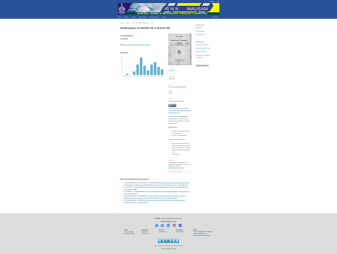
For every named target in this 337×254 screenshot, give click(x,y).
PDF (172, 70)
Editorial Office (200, 34)
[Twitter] (162, 227)
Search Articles (163, 231)
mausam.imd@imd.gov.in (199, 233)
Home (119, 17)
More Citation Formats (176, 171)
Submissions (142, 17)
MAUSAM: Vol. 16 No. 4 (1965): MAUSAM (165, 198)
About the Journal (129, 231)
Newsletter (144, 231)
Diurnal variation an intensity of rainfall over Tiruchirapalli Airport (165, 200)
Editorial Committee (130, 233)
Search (216, 17)
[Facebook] (156, 227)
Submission (199, 28)
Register (212, 1)
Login (217, 1)
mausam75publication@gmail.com (202, 235)
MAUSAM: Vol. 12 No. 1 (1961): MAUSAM (175, 185)
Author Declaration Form (203, 48)
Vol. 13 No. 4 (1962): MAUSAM (140, 23)
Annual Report (145, 233)
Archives (133, 17)
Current (126, 17)
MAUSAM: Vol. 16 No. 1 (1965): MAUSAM (135, 202)
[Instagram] (174, 227)
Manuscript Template (202, 45)
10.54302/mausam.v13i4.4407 (176, 168)
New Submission (180, 231)
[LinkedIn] (168, 227)
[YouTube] (180, 227)
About (164, 17)
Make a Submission (202, 65)
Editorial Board (200, 31)
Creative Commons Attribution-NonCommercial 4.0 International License (179, 110)
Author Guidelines (201, 51)
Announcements (154, 17)
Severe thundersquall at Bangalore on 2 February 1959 (161, 187)
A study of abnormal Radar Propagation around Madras (162, 191)
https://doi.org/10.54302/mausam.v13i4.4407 (136, 45)
